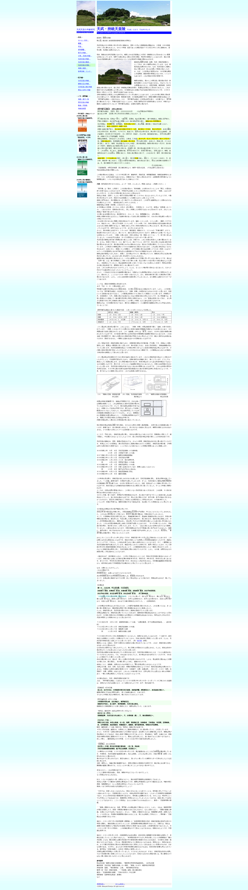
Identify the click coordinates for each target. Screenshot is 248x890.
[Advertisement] (84, 231)
